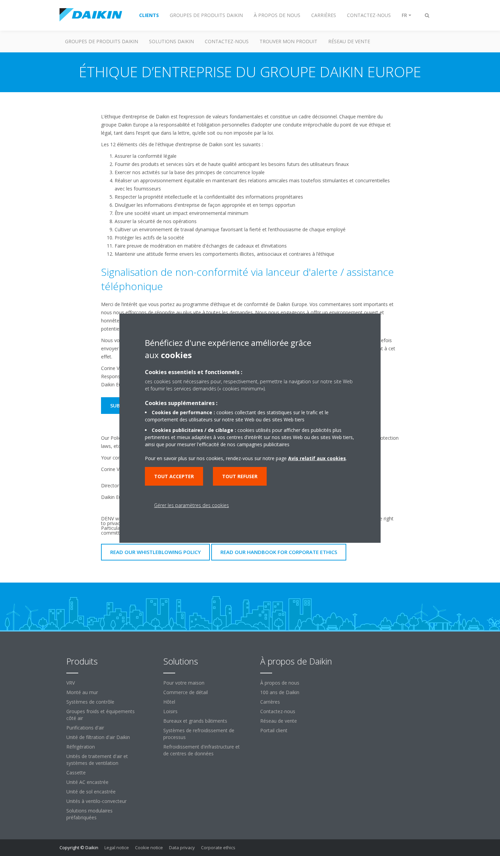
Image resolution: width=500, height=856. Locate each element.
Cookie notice (149, 847)
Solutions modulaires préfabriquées (89, 814)
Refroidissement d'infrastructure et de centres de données (201, 750)
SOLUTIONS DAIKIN (171, 41)
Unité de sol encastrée (91, 791)
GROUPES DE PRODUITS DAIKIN (101, 41)
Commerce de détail (185, 692)
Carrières (270, 702)
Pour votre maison (183, 682)
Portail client (273, 730)
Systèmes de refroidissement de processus (198, 733)
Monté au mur (82, 692)
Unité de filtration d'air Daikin (98, 737)
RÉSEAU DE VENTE (349, 41)
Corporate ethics (218, 847)
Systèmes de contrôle (90, 702)
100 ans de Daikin (279, 692)
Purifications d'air (85, 727)
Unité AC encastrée (87, 782)
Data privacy (182, 847)
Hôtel (169, 702)
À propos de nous (279, 682)
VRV (70, 682)
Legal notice (116, 847)
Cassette (76, 772)
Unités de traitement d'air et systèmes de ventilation (97, 759)
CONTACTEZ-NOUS (227, 41)
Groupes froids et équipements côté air (100, 714)
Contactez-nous (277, 711)
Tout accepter (174, 476)
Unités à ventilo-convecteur (96, 801)
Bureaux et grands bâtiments (195, 721)
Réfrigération (80, 746)
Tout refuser (239, 476)
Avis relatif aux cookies (317, 458)
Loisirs (170, 711)
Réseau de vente (278, 721)
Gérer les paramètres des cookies (191, 505)
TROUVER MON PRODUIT (288, 41)
